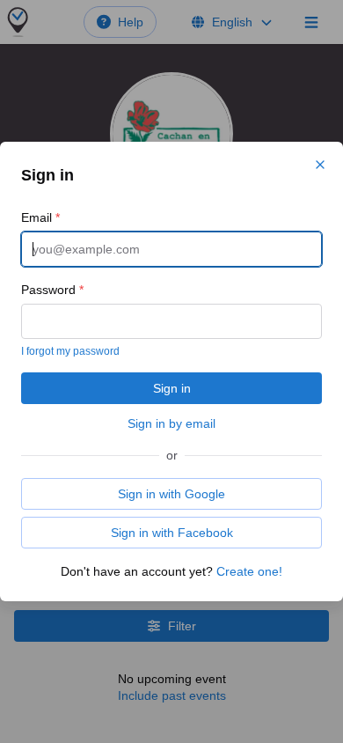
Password (52, 290)
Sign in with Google (171, 494)
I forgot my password (70, 351)
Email (40, 217)
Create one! (249, 571)
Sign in (172, 388)
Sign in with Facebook (172, 533)
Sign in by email (171, 423)
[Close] (320, 164)
